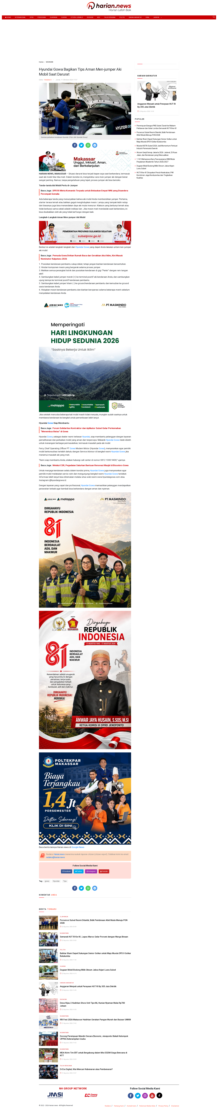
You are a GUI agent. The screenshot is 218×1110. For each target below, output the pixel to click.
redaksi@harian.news (55, 857)
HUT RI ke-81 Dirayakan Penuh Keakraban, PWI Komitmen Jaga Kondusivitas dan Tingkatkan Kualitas (155, 175)
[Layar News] (55, 1095)
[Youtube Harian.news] (152, 1096)
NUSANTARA (64, 933)
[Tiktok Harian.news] (159, 1095)
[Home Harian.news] (109, 6)
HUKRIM (64, 17)
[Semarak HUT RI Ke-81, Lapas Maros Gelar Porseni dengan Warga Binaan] (48, 939)
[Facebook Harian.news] (130, 1096)
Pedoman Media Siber (147, 1106)
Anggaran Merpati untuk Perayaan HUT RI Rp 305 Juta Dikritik (88, 986)
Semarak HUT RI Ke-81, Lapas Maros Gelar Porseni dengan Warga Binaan (94, 937)
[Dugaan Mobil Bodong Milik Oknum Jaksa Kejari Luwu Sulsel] (48, 972)
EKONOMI (90, 17)
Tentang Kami (119, 1106)
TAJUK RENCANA (109, 17)
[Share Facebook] (74, 145)
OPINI (31, 17)
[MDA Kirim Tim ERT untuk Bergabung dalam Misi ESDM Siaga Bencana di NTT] (48, 1055)
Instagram (92, 871)
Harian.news (59, 854)
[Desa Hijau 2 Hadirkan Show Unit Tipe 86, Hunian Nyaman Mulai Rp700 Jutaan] (48, 1005)
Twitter (79, 871)
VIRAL (147, 17)
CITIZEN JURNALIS (77, 17)
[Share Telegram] (94, 145)
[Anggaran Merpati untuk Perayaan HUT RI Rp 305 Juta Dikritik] (48, 989)
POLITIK (122, 17)
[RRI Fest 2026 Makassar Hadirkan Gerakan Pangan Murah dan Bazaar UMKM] (48, 1022)
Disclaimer (175, 1106)
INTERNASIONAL (20, 17)
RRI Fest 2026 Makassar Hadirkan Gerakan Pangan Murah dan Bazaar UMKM (95, 1019)
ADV (98, 17)
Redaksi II (47, 80)
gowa (47, 881)
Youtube (105, 871)
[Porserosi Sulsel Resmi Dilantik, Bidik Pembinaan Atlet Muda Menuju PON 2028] (48, 922)
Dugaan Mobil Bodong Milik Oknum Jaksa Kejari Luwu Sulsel (88, 970)
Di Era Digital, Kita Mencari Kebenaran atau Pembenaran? (86, 1069)
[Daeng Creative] (91, 1095)
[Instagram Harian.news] (145, 1096)
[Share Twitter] (81, 145)
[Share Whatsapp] (88, 145)
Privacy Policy (163, 1106)
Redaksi (108, 1106)
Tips (65, 881)
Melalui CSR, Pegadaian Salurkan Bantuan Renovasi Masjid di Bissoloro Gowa (90, 465)
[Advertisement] (109, 38)
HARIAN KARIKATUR (135, 17)
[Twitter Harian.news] (138, 1096)
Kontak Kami (131, 1106)
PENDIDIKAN (41, 17)
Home (8, 17)
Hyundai (79, 247)
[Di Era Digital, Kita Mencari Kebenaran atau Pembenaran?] (48, 1071)
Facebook (67, 871)
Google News (78, 847)
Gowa (86, 247)
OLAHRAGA (53, 17)
